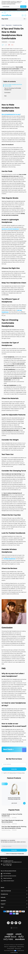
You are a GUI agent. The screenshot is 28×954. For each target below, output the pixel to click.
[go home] (6, 15)
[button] (25, 2)
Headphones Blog (6, 817)
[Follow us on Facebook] (12, 922)
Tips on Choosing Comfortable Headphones (12, 88)
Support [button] (3, 904)
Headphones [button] (4, 894)
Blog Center (5, 19)
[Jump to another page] (3, 45)
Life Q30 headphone (13, 229)
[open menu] (25, 15)
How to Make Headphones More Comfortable (13, 85)
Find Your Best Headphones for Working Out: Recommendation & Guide (14, 827)
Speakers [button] (3, 900)
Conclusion (7, 92)
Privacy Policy (21, 773)
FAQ (5, 96)
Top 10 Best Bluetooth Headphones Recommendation (12, 821)
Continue (23, 6)
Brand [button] (2, 887)
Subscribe (14, 769)
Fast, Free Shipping (7, 873)
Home (3, 25)
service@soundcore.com (8, 860)
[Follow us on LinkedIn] (19, 922)
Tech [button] (2, 907)
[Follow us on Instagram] (8, 922)
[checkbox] (4, 853)
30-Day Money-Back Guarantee (9, 875)
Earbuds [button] (3, 897)
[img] (4, 912)
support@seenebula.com (16, 862)
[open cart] (23, 15)
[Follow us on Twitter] (16, 922)
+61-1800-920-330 (8, 864)
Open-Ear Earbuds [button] (6, 891)
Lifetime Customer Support (8, 880)
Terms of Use (13, 773)
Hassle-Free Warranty (7, 878)
